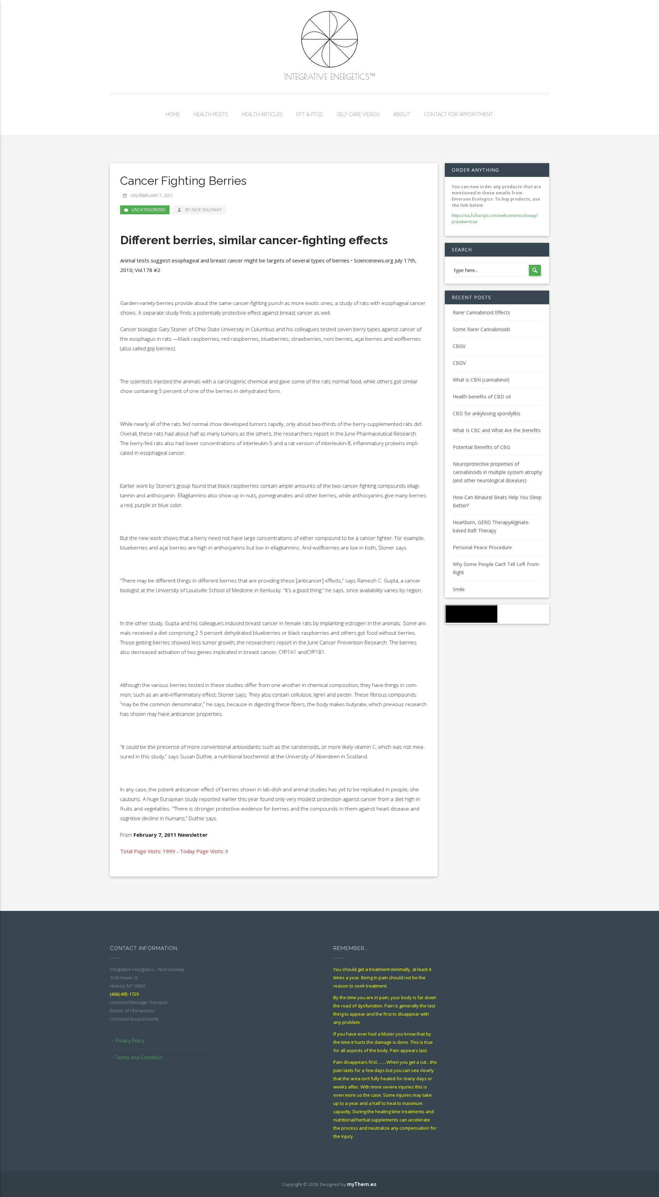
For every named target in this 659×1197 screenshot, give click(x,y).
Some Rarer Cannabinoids (481, 329)
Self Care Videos (358, 114)
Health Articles (262, 114)
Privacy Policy (130, 1040)
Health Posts (211, 114)
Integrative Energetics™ (329, 76)
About (402, 114)
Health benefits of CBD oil (482, 396)
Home (173, 114)
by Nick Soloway (203, 210)
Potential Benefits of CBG (481, 447)
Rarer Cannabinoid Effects (481, 312)
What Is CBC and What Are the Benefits (497, 430)
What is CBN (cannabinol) (481, 379)
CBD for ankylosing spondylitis (486, 413)
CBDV (459, 363)
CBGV (459, 346)
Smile (459, 589)
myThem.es (361, 1184)
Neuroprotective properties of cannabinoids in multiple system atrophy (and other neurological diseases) (497, 472)
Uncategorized (148, 210)
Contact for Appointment (458, 114)
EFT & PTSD (309, 114)
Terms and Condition (139, 1057)
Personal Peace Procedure (482, 547)
